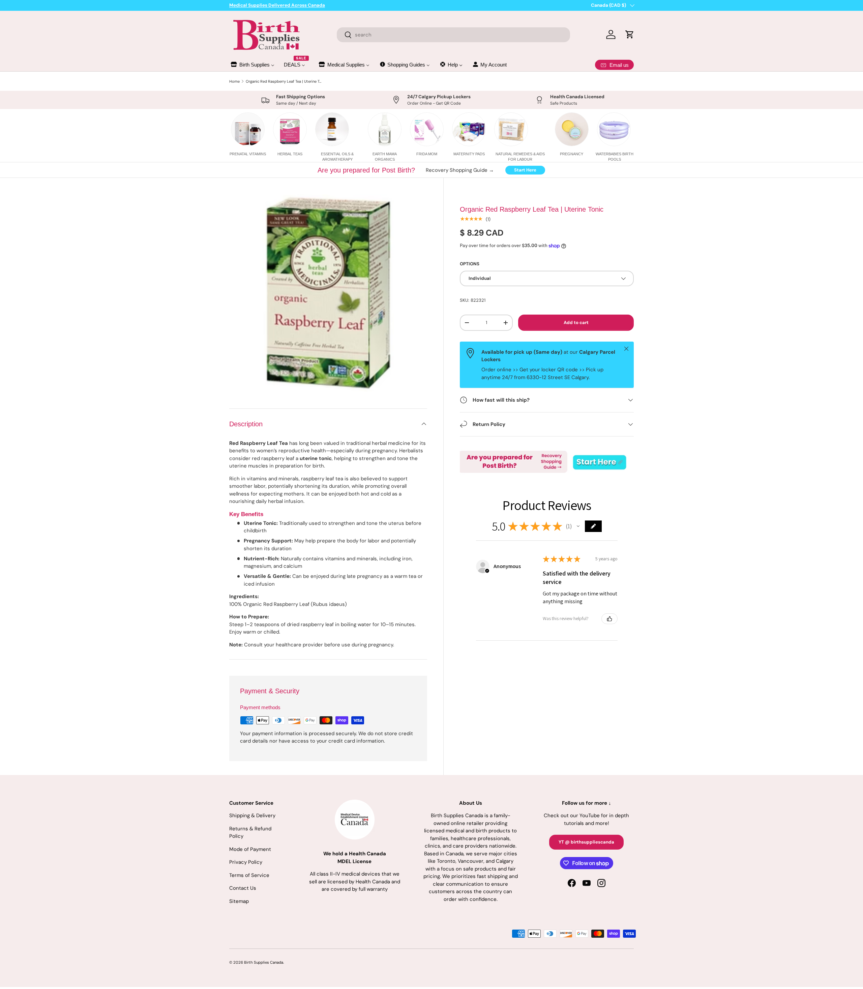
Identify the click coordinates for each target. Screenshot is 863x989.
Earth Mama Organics (385, 156)
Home (234, 81)
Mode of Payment (250, 849)
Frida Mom (426, 154)
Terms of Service (249, 875)
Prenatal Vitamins (248, 154)
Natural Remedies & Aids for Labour (520, 156)
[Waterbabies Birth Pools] (613, 129)
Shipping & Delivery (252, 815)
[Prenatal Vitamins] (247, 129)
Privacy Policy (245, 862)
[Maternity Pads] (468, 129)
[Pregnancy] (571, 129)
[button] (578, 526)
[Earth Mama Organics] (384, 129)
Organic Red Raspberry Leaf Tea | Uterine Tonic (284, 81)
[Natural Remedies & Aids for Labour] (511, 129)
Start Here (525, 170)
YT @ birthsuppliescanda (586, 842)
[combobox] (453, 34)
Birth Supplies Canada (263, 962)
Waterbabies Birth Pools (614, 156)
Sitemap (239, 901)
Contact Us (242, 888)
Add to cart (576, 322)
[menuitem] (252, 64)
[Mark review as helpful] (609, 618)
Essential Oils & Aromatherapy (337, 156)
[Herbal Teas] (289, 129)
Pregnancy (571, 154)
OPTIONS (469, 264)
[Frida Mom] (426, 129)
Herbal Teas (289, 154)
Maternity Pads (469, 154)
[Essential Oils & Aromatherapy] (332, 129)
